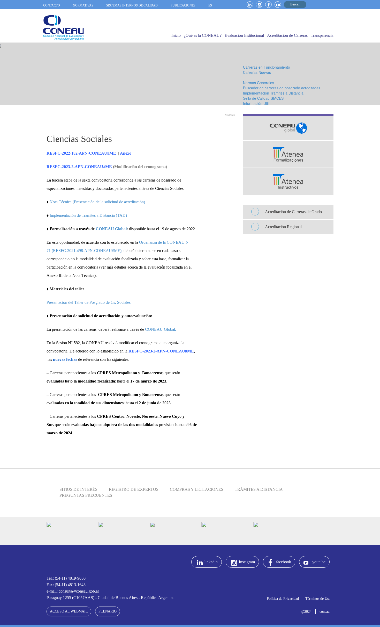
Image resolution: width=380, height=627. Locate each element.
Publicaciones (183, 5)
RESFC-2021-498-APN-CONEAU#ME (86, 250)
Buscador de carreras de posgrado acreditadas (281, 87)
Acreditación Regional (283, 227)
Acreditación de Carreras (287, 35)
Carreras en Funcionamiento (266, 67)
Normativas (83, 5)
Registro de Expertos (133, 489)
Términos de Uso (317, 599)
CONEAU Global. (160, 329)
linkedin (211, 562)
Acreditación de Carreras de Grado (293, 212)
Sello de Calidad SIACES (263, 98)
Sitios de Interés (78, 489)
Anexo (125, 153)
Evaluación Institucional (244, 35)
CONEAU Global (111, 229)
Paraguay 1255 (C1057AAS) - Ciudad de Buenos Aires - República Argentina (110, 597)
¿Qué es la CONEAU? (203, 35)
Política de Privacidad (283, 599)
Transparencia (322, 35)
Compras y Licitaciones (196, 489)
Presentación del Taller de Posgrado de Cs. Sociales (89, 302)
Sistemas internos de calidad (132, 5)
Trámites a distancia (259, 489)
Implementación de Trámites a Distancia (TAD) (88, 215)
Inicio (176, 35)
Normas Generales (258, 82)
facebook (283, 562)
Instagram (247, 562)
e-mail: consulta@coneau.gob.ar (73, 591)
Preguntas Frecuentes (85, 495)
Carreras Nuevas (257, 72)
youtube (318, 562)
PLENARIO (107, 611)
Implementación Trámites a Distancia (273, 93)
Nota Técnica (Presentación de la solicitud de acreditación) (97, 202)
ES (210, 5)
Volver (230, 115)
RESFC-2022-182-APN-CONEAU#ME (82, 153)
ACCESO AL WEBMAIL (69, 611)
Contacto (51, 5)
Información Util (256, 103)
